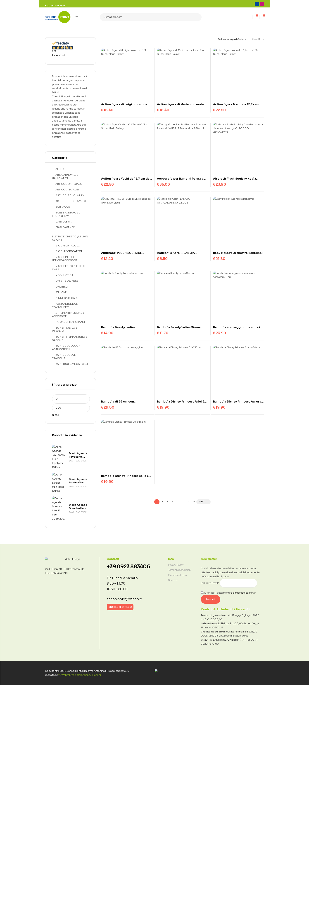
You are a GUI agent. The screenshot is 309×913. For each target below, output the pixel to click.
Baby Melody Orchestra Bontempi (238, 253)
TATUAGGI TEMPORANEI (70, 322)
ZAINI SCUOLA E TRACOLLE (64, 356)
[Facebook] (257, 4)
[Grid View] (101, 39)
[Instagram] (262, 4)
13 (194, 501)
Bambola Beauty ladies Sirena (179, 327)
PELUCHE (61, 292)
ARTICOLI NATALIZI (67, 189)
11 (183, 501)
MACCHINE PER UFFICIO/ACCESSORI (65, 259)
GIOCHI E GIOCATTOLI (69, 251)
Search (197, 17)
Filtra (55, 415)
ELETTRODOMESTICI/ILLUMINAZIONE (70, 238)
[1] (256, 17)
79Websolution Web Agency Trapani (79, 675)
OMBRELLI (61, 286)
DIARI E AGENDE (65, 227)
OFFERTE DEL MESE (66, 280)
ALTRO (59, 169)
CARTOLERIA (63, 221)
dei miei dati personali (243, 592)
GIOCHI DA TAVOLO (67, 245)
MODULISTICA (64, 275)
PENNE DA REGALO (66, 298)
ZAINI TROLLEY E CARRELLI (71, 364)
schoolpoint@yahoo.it (124, 599)
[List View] (104, 39)
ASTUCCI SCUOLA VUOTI (71, 201)
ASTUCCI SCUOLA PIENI (70, 195)
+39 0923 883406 (128, 566)
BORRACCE (62, 206)
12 (188, 501)
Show (255, 39)
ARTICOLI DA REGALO (68, 184)
